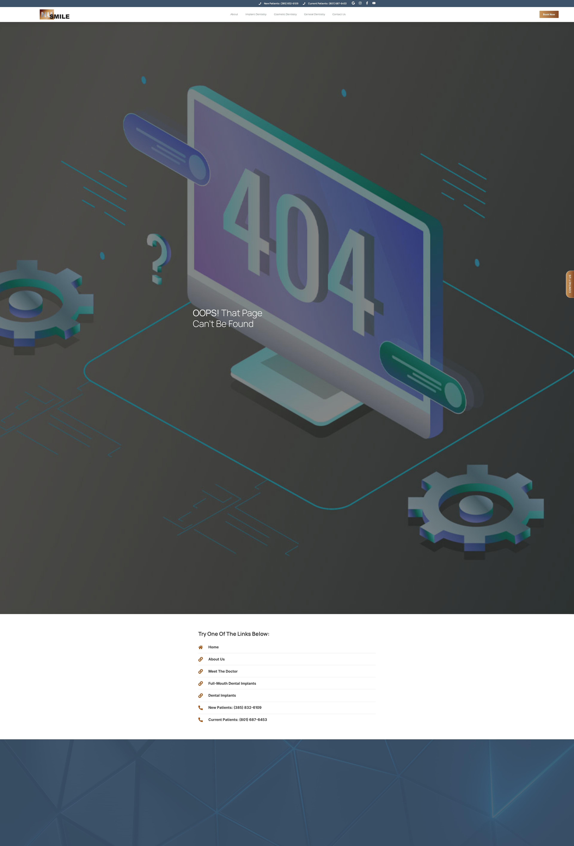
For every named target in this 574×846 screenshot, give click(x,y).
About (234, 14)
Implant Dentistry (256, 14)
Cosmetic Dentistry (285, 14)
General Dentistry (314, 14)
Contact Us (339, 14)
